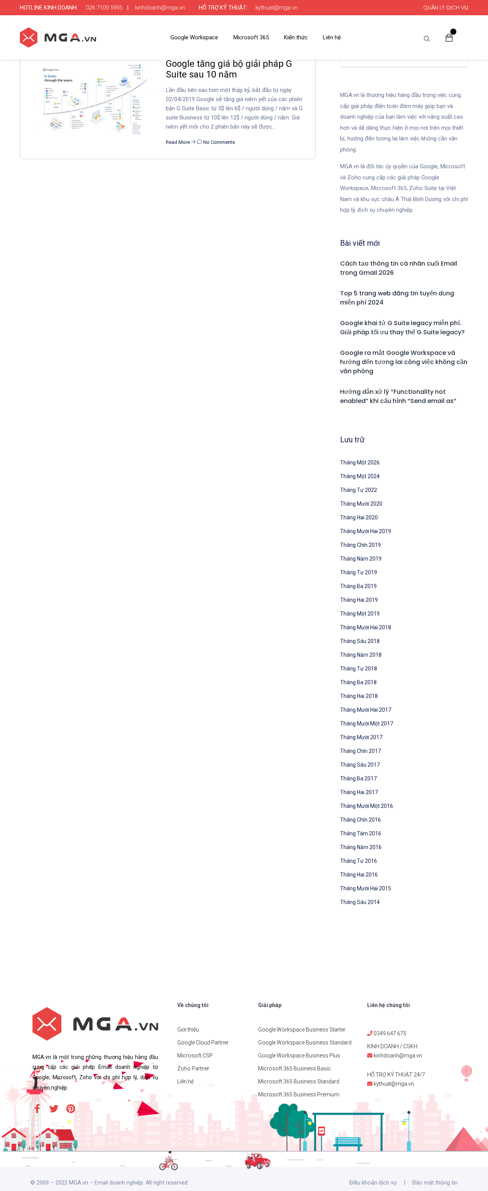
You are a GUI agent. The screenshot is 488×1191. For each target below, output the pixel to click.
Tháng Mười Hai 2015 (365, 888)
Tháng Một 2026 (360, 462)
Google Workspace (194, 37)
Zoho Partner (193, 1068)
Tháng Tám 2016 (360, 833)
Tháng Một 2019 (360, 614)
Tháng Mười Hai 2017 (365, 710)
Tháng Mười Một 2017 (366, 723)
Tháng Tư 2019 (358, 572)
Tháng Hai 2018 (359, 696)
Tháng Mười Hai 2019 (365, 531)
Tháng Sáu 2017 (360, 765)
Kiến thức (296, 37)
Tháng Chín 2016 (360, 820)
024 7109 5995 (104, 7)
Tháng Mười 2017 (361, 737)
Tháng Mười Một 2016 (366, 806)
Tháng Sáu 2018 (360, 641)
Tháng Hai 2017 (359, 792)
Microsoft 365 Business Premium (298, 1094)
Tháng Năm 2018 (361, 655)
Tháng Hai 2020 (359, 517)
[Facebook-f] (37, 1108)
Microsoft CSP (195, 1055)
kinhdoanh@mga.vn (160, 7)
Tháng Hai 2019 (359, 600)
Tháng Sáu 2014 (360, 902)
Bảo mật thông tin (435, 1182)
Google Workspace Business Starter (301, 1030)
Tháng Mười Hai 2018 (365, 627)
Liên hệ (332, 37)
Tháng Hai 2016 (359, 875)
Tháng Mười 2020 (361, 504)
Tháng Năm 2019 (361, 559)
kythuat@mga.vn (276, 7)
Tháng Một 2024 (360, 476)
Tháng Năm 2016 (361, 847)
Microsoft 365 (251, 37)
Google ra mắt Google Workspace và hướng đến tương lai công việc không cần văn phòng (403, 362)
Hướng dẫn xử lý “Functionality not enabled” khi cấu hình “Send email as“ (398, 396)
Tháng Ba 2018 (358, 682)
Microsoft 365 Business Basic (294, 1068)
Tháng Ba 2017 (358, 778)
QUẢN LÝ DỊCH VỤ (445, 7)
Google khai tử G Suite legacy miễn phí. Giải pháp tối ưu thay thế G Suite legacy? (402, 328)
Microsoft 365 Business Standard (298, 1081)
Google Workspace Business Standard (305, 1043)
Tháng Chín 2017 (360, 751)
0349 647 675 (390, 1033)
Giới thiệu (188, 1030)
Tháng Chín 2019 (360, 545)
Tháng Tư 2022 (358, 490)
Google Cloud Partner (203, 1043)
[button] (449, 37)
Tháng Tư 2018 (358, 669)
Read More (178, 142)
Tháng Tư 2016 (358, 861)
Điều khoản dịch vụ (372, 1182)
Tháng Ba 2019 (358, 586)
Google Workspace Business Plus (299, 1055)
